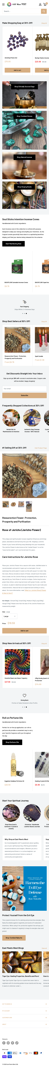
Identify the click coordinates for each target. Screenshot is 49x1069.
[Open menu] (3, 4)
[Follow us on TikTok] (16, 1042)
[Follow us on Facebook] (3, 1042)
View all (44, 948)
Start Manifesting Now (13, 244)
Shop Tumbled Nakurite (14, 938)
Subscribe (24, 395)
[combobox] (21, 11)
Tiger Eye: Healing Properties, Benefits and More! (20, 976)
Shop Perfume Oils (12, 742)
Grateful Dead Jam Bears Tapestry (16, 678)
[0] (44, 4)
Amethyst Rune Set (11, 58)
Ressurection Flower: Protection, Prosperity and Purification (15, 357)
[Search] (44, 11)
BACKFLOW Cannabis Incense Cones (16, 282)
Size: (6, 612)
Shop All (44, 23)
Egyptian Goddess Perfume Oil (14, 781)
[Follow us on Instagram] (8, 1042)
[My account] (40, 4)
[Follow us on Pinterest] (12, 1042)
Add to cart (17, 70)
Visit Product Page (41, 448)
